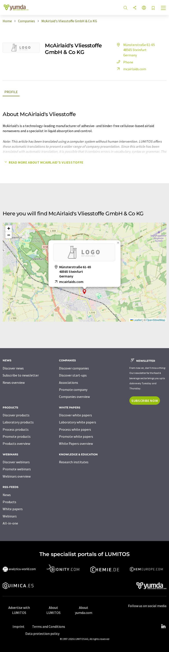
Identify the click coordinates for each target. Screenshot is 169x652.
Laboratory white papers (77, 422)
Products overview (16, 443)
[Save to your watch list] (153, 8)
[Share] (135, 8)
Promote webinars (17, 469)
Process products (16, 429)
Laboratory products (18, 422)
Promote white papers (76, 436)
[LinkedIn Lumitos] (163, 626)
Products (9, 502)
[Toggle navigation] (163, 8)
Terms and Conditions (48, 626)
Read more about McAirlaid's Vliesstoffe (46, 162)
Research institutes (73, 462)
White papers (13, 509)
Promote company (73, 389)
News (7, 495)
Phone (128, 62)
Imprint (18, 626)
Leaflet (137, 320)
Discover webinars (16, 462)
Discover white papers (75, 415)
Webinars (10, 516)
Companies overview (74, 396)
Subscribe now (144, 400)
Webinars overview (17, 476)
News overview (14, 382)
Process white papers (75, 429)
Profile (11, 92)
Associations (68, 382)
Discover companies (74, 368)
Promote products (17, 436)
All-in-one (10, 523)
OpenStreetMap (155, 320)
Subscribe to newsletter (21, 375)
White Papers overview (76, 443)
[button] (84, 291)
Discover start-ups (73, 375)
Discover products (16, 415)
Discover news (13, 368)
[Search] (125, 8)
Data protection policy (42, 633)
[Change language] (144, 8)
